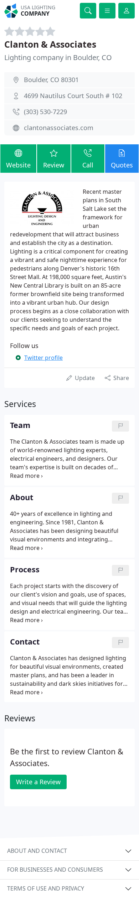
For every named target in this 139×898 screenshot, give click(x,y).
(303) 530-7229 (45, 111)
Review (53, 165)
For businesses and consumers (55, 869)
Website (18, 165)
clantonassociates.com (58, 127)
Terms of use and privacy (45, 888)
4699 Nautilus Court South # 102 (73, 95)
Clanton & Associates (50, 44)
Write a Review (38, 781)
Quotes (122, 165)
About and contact (37, 851)
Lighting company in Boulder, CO (58, 57)
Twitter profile (43, 358)
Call (87, 165)
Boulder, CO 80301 (51, 79)
